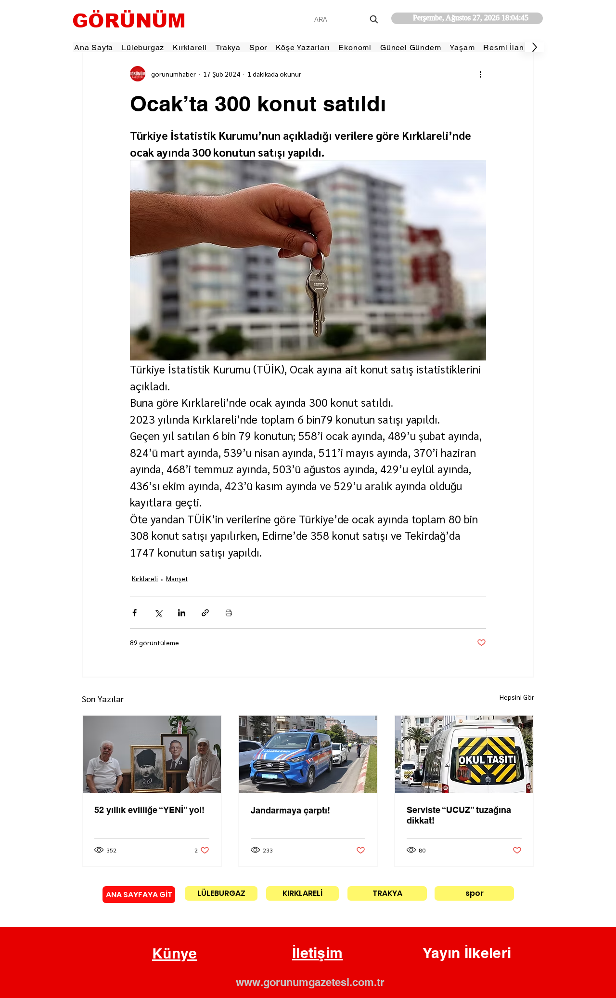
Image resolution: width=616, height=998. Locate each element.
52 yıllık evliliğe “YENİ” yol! (149, 810)
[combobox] (347, 19)
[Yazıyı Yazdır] (228, 612)
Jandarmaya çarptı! (290, 810)
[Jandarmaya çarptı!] (308, 754)
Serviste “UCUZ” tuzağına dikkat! (459, 815)
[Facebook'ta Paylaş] (134, 612)
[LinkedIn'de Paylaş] (181, 612)
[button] (174, 953)
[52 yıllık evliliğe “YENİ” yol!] (152, 754)
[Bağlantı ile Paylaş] (205, 612)
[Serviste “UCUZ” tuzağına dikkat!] (464, 754)
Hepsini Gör (517, 696)
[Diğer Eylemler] (480, 74)
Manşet (177, 578)
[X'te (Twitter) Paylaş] (158, 612)
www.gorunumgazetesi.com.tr (310, 982)
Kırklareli (145, 578)
